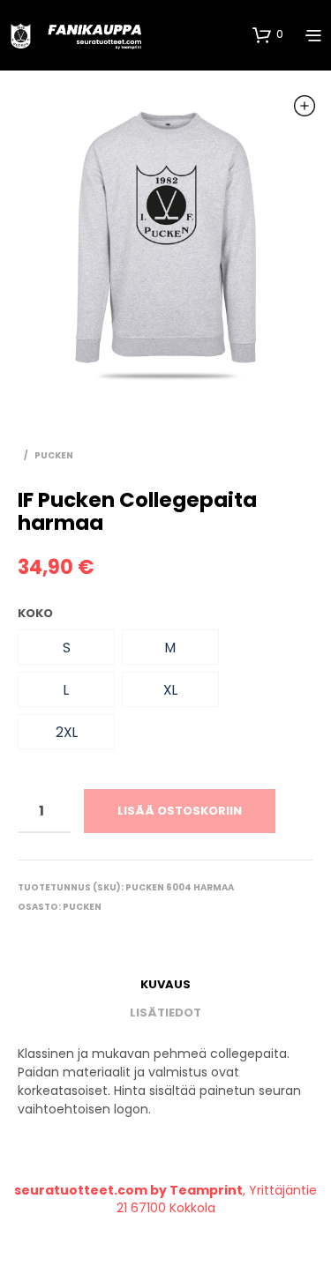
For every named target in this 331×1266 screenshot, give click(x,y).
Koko (35, 613)
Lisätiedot (165, 1012)
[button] (66, 647)
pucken (53, 455)
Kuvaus (165, 984)
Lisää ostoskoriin (179, 810)
